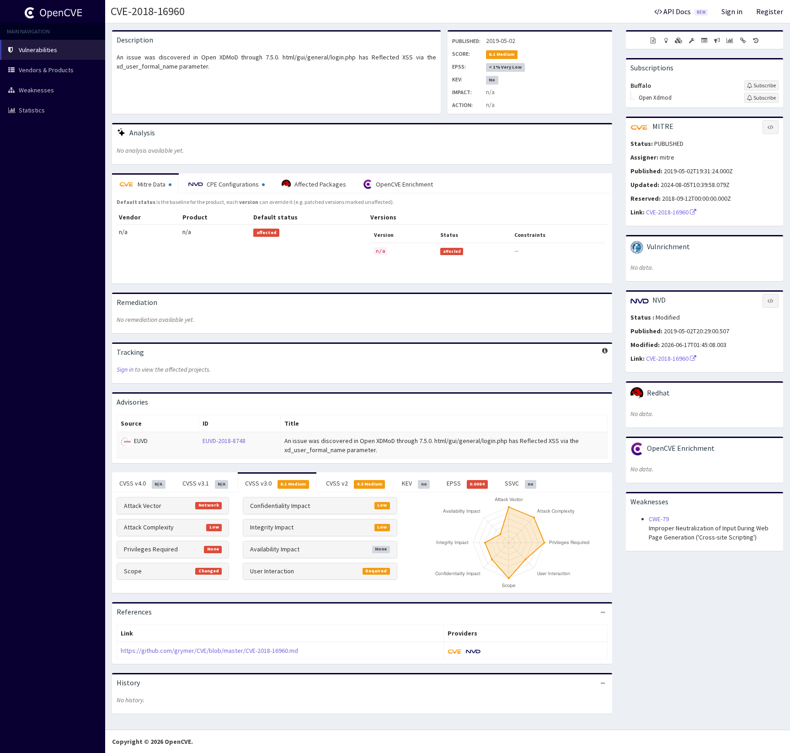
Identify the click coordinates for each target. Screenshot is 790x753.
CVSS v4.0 (140, 483)
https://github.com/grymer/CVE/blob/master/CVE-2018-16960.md (209, 650)
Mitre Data (151, 184)
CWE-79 (659, 519)
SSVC (519, 483)
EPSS (466, 483)
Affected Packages (319, 184)
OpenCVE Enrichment (403, 184)
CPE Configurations (232, 184)
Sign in (731, 11)
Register (769, 11)
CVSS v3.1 (203, 483)
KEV (414, 483)
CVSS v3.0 (275, 483)
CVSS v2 (354, 483)
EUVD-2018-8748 (224, 441)
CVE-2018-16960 (148, 11)
